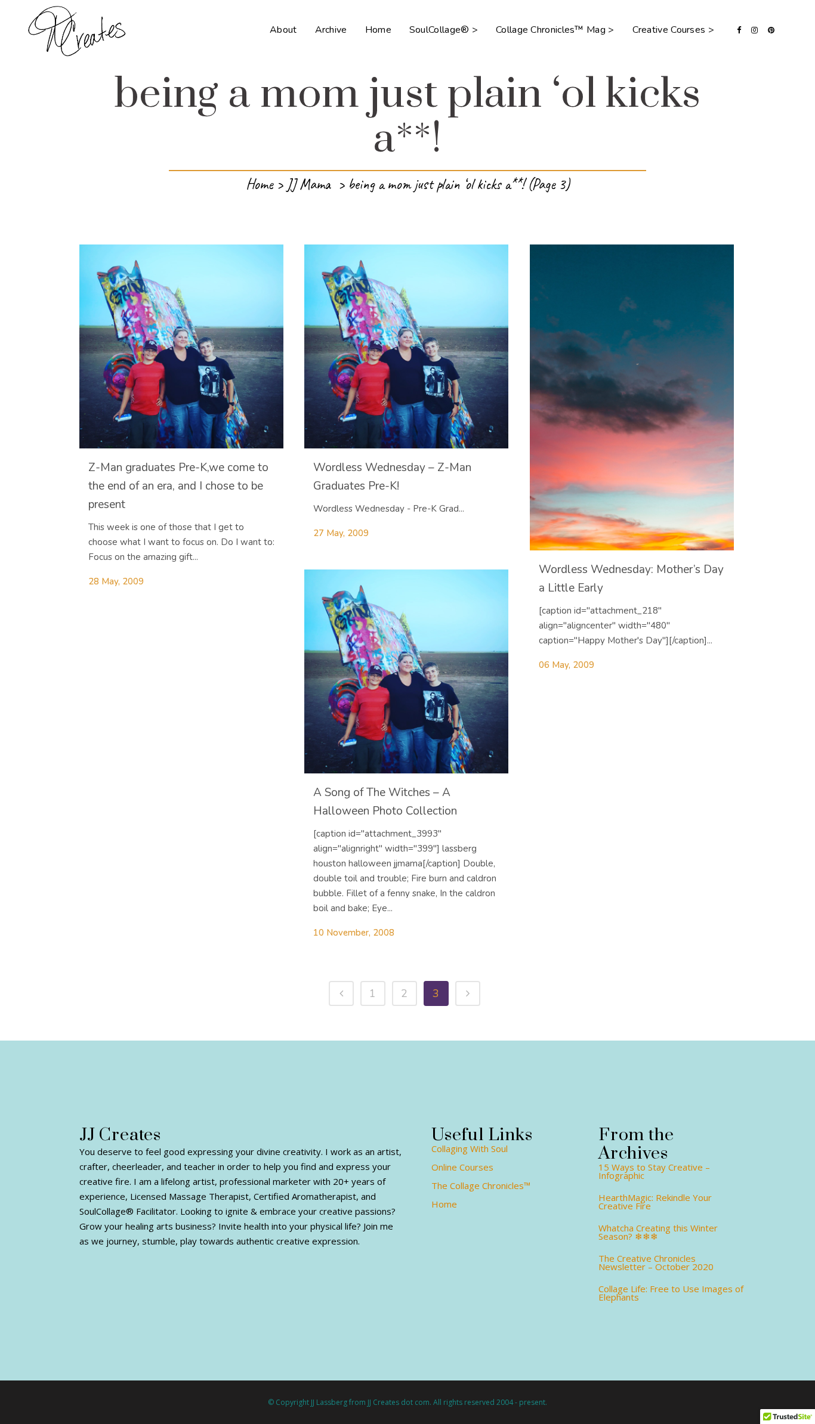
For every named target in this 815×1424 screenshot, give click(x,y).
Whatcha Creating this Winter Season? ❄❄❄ (658, 1232)
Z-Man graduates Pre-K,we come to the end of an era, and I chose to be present (178, 486)
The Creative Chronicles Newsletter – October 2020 (656, 1262)
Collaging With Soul (469, 1148)
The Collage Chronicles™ (480, 1185)
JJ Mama (308, 184)
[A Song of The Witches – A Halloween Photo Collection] (406, 671)
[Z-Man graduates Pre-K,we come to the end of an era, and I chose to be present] (181, 346)
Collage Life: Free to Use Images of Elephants (670, 1292)
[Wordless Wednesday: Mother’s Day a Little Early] (632, 397)
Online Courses (462, 1167)
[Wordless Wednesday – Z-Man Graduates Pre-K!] (406, 346)
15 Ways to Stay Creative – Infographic (654, 1171)
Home (259, 184)
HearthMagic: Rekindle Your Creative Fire (655, 1201)
